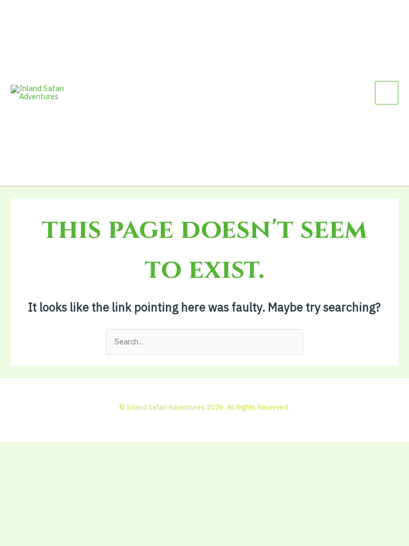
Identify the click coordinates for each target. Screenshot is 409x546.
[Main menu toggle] (386, 93)
